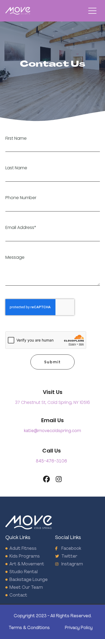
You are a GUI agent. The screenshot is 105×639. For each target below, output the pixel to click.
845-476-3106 (51, 461)
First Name (16, 138)
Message (14, 257)
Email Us (52, 420)
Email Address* (20, 228)
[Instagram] (58, 479)
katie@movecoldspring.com (52, 430)
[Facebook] (46, 479)
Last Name (16, 168)
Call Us (51, 450)
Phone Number (20, 198)
